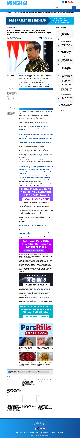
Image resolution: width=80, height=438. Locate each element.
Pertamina (35, 371)
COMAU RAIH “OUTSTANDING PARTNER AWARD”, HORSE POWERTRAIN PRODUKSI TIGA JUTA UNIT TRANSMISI (33, 224)
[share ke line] (49, 38)
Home (7, 10)
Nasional (26, 10)
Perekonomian (19, 10)
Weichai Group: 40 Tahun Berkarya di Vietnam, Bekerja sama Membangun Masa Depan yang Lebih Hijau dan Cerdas (67, 107)
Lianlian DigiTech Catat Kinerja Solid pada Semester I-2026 (35, 142)
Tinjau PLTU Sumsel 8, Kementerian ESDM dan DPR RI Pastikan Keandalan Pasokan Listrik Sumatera (66, 33)
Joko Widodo (28, 371)
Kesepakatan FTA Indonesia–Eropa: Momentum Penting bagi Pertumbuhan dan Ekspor (21, 12)
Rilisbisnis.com (30, 295)
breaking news (21, 371)
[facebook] (63, 3)
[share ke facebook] (39, 38)
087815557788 (39, 297)
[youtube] (71, 3)
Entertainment (42, 10)
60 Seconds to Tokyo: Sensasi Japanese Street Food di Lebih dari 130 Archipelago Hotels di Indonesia (36, 135)
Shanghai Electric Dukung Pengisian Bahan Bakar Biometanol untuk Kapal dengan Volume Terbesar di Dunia (35, 139)
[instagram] (69, 3)
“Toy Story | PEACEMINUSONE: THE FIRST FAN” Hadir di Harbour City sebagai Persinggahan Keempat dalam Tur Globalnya (35, 176)
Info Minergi (12, 10)
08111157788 (46, 297)
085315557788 (32, 297)
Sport (48, 10)
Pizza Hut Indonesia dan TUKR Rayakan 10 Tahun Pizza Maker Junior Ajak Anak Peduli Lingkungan (66, 99)
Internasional (54, 10)
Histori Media (23, 432)
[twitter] (66, 3)
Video (65, 10)
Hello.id (21, 303)
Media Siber (45, 432)
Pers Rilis (61, 10)
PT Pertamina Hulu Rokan (43, 371)
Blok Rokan (14, 371)
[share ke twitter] (41, 38)
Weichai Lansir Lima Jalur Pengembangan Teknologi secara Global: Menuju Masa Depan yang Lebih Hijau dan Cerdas (67, 54)
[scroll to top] (76, 436)
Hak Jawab (52, 432)
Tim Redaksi (31, 432)
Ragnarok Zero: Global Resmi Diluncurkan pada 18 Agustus (66, 60)
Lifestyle (36, 10)
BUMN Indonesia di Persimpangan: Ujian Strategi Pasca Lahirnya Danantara (59, 12)
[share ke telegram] (46, 38)
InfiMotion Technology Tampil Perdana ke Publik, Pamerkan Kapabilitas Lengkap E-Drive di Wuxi (67, 46)
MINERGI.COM (22, 75)
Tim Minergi (12, 37)
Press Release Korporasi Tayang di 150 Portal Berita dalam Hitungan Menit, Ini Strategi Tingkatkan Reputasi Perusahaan (66, 78)
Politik (31, 10)
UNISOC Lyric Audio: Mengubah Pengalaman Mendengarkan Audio (66, 40)
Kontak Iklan (60, 432)
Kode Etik (38, 432)
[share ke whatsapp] (44, 38)
